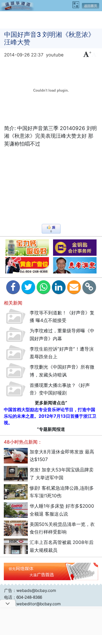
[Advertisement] (51, 19)
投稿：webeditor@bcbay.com (32, 603)
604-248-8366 (29, 597)
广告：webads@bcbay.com (30, 590)
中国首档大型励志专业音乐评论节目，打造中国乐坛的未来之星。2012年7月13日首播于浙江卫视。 (50, 416)
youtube (55, 55)
